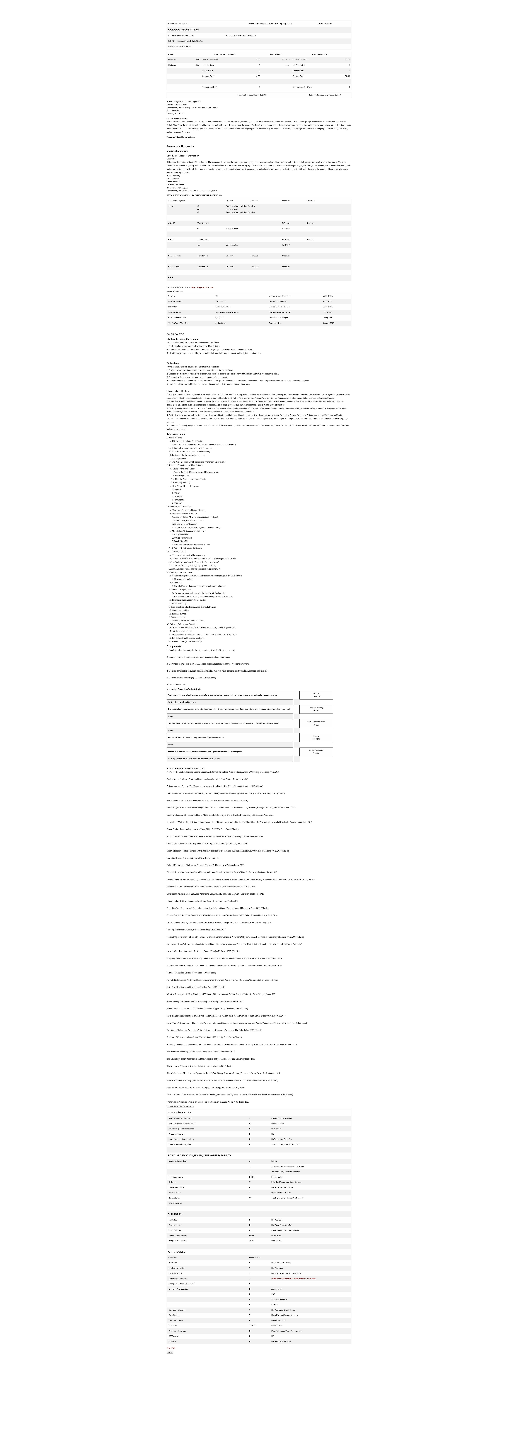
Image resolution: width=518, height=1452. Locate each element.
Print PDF (171, 1348)
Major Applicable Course (202, 287)
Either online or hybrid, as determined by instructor (293, 1278)
